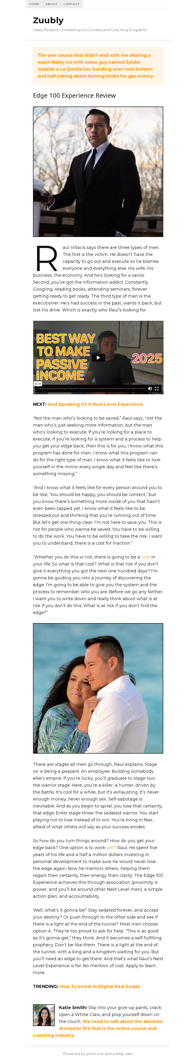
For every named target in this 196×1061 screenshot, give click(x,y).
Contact (71, 4)
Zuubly (48, 20)
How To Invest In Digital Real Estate (100, 986)
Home (34, 4)
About (51, 4)
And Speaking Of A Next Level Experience (95, 404)
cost (145, 557)
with (111, 847)
